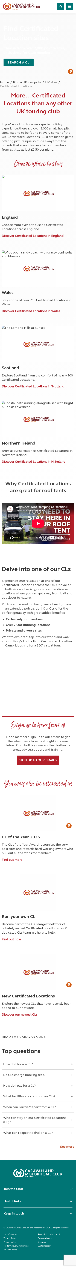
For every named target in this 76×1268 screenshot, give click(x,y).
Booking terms (45, 1238)
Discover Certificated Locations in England (33, 236)
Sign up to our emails (38, 760)
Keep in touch (14, 1213)
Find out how (11, 939)
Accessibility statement (49, 1234)
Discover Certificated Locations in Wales (31, 311)
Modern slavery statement (16, 1246)
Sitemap (42, 1242)
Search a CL (19, 62)
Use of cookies (10, 1234)
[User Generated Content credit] (70, 71)
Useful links (12, 1201)
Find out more (12, 860)
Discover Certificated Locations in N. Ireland (33, 462)
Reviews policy (10, 1249)
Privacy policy (10, 1242)
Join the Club (13, 1189)
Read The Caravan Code (24, 1037)
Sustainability (44, 1246)
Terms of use (10, 1238)
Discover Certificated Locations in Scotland (33, 386)
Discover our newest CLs (19, 1014)
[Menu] (69, 6)
